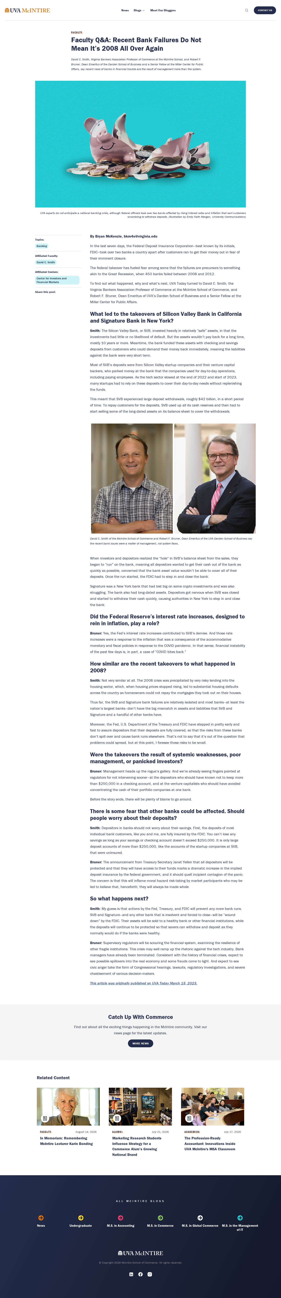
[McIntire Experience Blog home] (27, 10)
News (41, 1225)
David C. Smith (46, 262)
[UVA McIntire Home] (140, 1253)
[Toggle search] (246, 10)
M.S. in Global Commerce (200, 1225)
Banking (42, 246)
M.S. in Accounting (120, 1225)
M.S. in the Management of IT (240, 1227)
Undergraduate (81, 1225)
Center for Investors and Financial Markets (52, 280)
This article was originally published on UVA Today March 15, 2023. (143, 983)
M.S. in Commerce (160, 1225)
